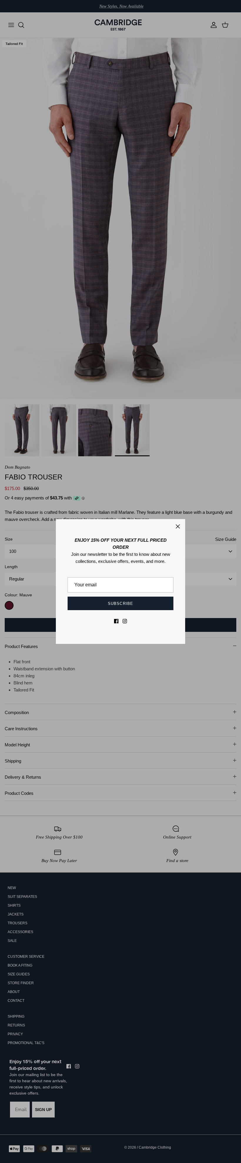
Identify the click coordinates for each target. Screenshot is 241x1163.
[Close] (177, 526)
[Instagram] (125, 621)
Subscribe (120, 603)
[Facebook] (116, 621)
